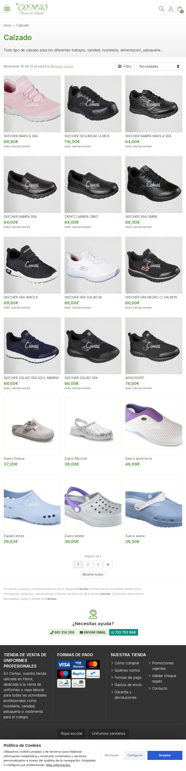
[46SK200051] (153, 345)
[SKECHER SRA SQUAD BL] (93, 265)
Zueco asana (135, 536)
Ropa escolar (72, 733)
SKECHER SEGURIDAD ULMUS (87, 136)
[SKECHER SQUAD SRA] (93, 345)
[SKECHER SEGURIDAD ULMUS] (93, 104)
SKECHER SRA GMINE (141, 217)
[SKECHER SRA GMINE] (153, 184)
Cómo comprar (127, 663)
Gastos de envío (128, 684)
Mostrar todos (61, 66)
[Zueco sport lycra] (153, 426)
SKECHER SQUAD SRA (81, 378)
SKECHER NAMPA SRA (20, 217)
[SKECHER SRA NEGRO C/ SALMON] (153, 265)
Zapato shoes (14, 536)
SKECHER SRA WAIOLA (21, 297)
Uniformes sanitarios (108, 733)
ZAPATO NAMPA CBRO (81, 217)
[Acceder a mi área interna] (170, 8)
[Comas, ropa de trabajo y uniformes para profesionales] (32, 9)
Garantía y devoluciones (126, 695)
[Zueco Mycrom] (93, 426)
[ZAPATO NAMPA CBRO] (93, 184)
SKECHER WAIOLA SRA (21, 136)
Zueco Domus (14, 458)
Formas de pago (128, 677)
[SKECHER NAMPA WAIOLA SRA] (153, 104)
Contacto (159, 688)
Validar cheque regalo (164, 678)
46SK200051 (134, 378)
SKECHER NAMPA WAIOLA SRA (148, 136)
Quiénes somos (127, 670)
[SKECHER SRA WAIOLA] (32, 265)
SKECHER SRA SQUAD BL (83, 297)
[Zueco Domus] (32, 426)
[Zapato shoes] (32, 504)
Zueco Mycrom (75, 458)
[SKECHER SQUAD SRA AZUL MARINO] (32, 345)
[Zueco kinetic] (93, 504)
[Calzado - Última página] (98, 564)
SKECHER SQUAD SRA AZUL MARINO (31, 378)
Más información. (58, 765)
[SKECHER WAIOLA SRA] (32, 104)
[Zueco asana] (153, 504)
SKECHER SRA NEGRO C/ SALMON (151, 297)
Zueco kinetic (74, 536)
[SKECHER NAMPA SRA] (32, 184)
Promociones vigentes (163, 666)
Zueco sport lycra (138, 458)
